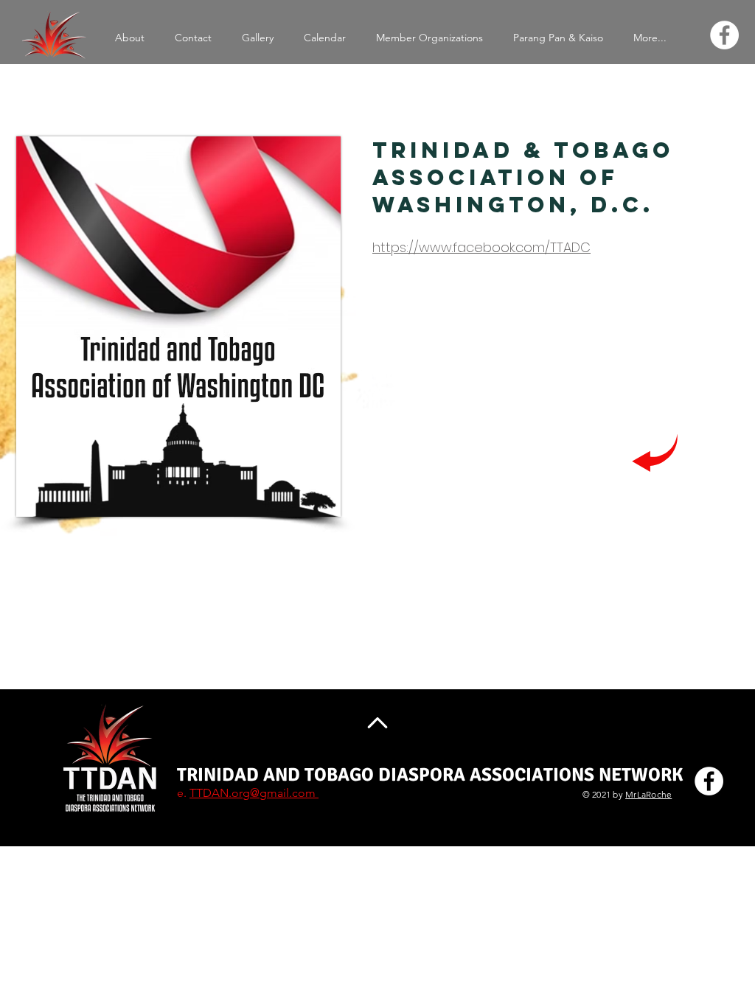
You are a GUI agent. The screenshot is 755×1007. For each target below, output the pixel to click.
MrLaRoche (648, 794)
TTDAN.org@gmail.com (254, 793)
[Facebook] (724, 35)
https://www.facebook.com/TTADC (481, 247)
